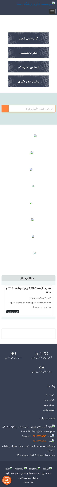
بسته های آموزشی (28, 208)
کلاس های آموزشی (28, 141)
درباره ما (50, 394)
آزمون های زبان (28, 225)
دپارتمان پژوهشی (28, 191)
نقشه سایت (48, 410)
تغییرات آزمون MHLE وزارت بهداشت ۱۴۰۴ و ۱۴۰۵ (28, 290)
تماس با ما (49, 400)
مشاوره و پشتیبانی (28, 241)
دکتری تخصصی (28, 52)
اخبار (28, 258)
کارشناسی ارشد (28, 38)
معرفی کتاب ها (28, 158)
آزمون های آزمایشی (28, 174)
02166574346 (39, 441)
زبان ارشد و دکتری (28, 81)
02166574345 (39, 436)
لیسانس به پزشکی (28, 67)
